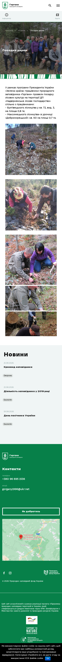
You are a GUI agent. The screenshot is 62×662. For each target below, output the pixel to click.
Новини (21, 31)
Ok (48, 659)
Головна (9, 31)
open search (50, 5)
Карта (57, 18)
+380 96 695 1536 (13, 479)
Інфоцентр (6, 18)
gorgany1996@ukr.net (15, 489)
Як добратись (31, 511)
